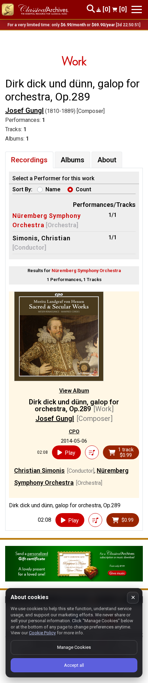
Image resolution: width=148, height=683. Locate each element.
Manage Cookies (74, 647)
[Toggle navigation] (136, 9)
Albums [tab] (72, 160)
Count (83, 189)
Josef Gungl (24, 110)
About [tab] (106, 160)
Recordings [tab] (29, 160)
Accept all (74, 665)
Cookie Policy (42, 632)
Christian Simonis (39, 470)
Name (53, 189)
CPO (74, 432)
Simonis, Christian (41, 238)
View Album (74, 390)
